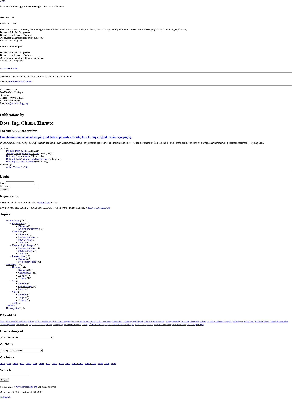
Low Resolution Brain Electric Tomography (219, 321)
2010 (35, 363)
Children (98, 321)
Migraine (240, 321)
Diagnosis (140, 321)
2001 (87, 363)
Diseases (22, 226)
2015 (2, 363)
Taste (14, 303)
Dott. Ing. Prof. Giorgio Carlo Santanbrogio (27, 159)
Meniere (235, 321)
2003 (74, 363)
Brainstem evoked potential (87, 321)
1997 (113, 363)
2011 (28, 363)
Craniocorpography (130, 321)
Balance (2, 321)
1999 (100, 363)
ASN (2, 1)
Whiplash (189, 325)
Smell (15, 292)
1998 (106, 363)
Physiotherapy (25, 240)
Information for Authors (20, 81)
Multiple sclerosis (248, 321)
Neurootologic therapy (23, 245)
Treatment (115, 325)
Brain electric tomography (63, 321)
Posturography (58, 325)
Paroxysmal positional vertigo (39, 325)
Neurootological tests (7, 325)
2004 (67, 363)
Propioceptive (18, 256)
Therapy (22, 278)
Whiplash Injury (198, 325)
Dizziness (148, 321)
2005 (61, 363)
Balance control (11, 321)
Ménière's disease (262, 321)
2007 (48, 363)
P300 (30, 325)
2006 (54, 363)
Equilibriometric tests (28, 229)
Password (4, 186)
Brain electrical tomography (46, 321)
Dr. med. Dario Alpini (16, 150)
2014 (9, 363)
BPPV (36, 321)
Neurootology (12, 220)
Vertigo (130, 324)
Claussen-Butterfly (106, 321)
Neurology (17, 231)
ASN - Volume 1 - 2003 (17, 167)
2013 (15, 363)
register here (44, 202)
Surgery (22, 242)
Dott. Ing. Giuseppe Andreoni (20, 161)
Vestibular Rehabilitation (179, 325)
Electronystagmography (173, 321)
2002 (80, 363)
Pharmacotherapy (26, 237)
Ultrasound (123, 325)
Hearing (16, 267)
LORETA (203, 321)
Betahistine (30, 321)
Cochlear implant (117, 321)
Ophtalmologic (25, 286)
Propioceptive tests (27, 261)
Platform (49, 325)
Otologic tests (24, 272)
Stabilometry (78, 325)
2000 (93, 363)
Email (3, 183)
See (14, 281)
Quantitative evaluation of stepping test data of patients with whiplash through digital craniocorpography (66, 137)
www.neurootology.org (25, 386)
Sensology (11, 264)
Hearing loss (194, 321)
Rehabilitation (69, 325)
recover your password (99, 207)
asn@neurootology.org (17, 103)
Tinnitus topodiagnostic (105, 325)
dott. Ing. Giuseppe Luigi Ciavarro (22, 153)
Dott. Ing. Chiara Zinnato (18, 156)
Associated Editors (9, 68)
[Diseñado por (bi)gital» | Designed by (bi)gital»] (5, 397)
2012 (22, 363)
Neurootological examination (279, 321)
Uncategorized (13, 308)
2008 (41, 363)
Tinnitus (10, 305)
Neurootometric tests (22, 325)
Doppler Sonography (159, 321)
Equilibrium (18, 223)
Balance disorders (21, 321)
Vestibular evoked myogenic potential (144, 325)
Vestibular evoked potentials (162, 325)
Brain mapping (75, 321)
